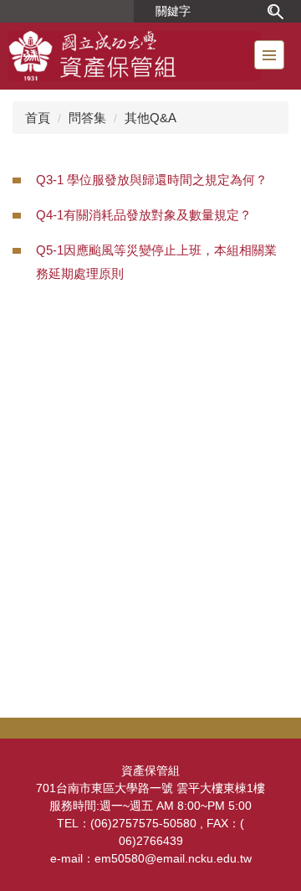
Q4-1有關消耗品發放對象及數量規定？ (144, 215)
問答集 (87, 118)
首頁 (37, 118)
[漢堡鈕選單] (269, 55)
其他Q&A (150, 118)
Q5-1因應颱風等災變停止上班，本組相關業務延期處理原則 (156, 262)
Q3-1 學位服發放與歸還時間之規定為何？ (152, 180)
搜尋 (275, 11)
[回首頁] (134, 56)
